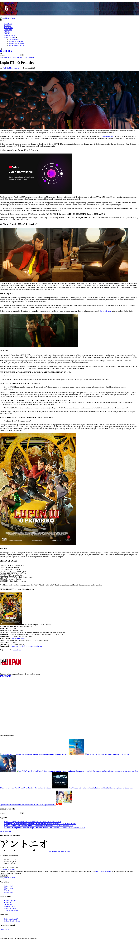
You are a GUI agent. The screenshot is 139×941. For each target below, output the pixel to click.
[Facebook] (4, 676)
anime (15, 650)
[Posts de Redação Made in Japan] (1, 676)
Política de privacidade (12, 921)
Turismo (7, 34)
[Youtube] (10, 676)
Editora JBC (8, 886)
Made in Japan (5, 57)
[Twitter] (8, 676)
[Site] (3, 676)
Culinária (7, 26)
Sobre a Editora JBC (11, 919)
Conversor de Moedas (7, 869)
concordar (4, 875)
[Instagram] (6, 676)
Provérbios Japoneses (16, 41)
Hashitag (7, 890)
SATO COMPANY (106, 136)
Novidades (8, 24)
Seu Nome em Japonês (16, 45)
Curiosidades (8, 28)
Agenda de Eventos (11, 910)
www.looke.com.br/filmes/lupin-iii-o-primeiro (26, 646)
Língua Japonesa (10, 37)
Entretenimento (9, 35)
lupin (19, 650)
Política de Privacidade (103, 871)
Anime (12, 57)
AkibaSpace (8, 892)
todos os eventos (5, 831)
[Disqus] (69, 704)
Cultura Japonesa (10, 900)
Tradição (7, 32)
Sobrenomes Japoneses (16, 43)
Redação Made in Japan (11, 68)
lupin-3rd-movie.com (19, 638)
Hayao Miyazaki (105, 311)
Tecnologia (8, 30)
